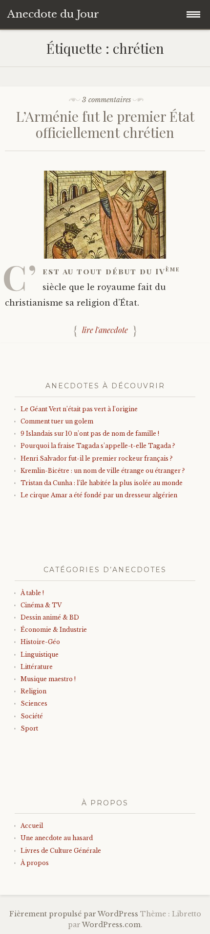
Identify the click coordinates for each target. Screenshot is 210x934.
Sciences (34, 703)
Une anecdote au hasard (57, 838)
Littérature (37, 666)
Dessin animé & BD (50, 617)
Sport (29, 728)
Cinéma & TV (41, 605)
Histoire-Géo (40, 641)
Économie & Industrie (54, 629)
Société (32, 716)
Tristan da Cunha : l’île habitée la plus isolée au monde (102, 483)
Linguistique (40, 654)
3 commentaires (106, 99)
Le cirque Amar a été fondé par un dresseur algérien (99, 495)
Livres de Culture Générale (61, 850)
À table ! (32, 593)
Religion (33, 691)
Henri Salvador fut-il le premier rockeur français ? (96, 458)
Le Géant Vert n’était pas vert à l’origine (79, 409)
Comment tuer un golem (57, 421)
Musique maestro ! (48, 679)
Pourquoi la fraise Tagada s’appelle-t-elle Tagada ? (98, 445)
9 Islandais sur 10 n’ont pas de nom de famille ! (90, 433)
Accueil (32, 825)
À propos (35, 863)
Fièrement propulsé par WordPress (73, 914)
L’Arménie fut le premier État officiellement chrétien (105, 124)
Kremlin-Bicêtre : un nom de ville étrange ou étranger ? (103, 470)
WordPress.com (111, 924)
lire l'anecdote (105, 330)
